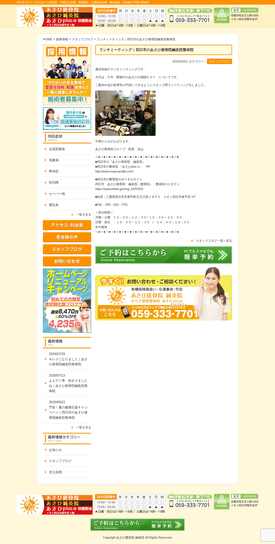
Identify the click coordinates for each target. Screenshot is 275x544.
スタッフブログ (82, 39)
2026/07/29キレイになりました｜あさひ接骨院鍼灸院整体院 (68, 359)
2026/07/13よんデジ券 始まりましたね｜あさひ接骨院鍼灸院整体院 (68, 383)
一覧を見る (83, 214)
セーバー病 (57, 193)
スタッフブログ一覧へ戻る (214, 240)
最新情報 (62, 39)
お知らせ (55, 450)
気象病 (54, 160)
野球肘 (54, 171)
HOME (47, 39)
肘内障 (54, 182)
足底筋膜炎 (57, 149)
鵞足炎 (54, 205)
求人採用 (55, 472)
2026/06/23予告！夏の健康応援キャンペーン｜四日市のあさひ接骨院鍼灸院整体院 (68, 409)
